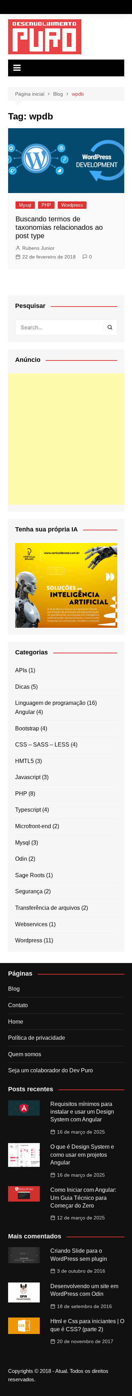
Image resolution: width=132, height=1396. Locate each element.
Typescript (28, 810)
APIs (21, 670)
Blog (14, 989)
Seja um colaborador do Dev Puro (50, 1070)
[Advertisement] (66, 439)
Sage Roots (30, 875)
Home (15, 1022)
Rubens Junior (38, 248)
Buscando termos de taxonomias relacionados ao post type (59, 227)
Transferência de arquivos (47, 908)
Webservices (31, 924)
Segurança (29, 891)
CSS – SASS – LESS (42, 745)
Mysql (25, 205)
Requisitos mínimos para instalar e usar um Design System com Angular (82, 1112)
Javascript (27, 777)
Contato (18, 1005)
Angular (25, 712)
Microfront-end (33, 826)
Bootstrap (27, 728)
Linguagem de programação (50, 703)
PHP (46, 205)
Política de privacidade (36, 1038)
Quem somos (24, 1054)
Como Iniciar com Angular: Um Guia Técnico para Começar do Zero (83, 1198)
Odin (21, 859)
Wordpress (72, 205)
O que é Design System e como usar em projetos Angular (82, 1154)
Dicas (22, 687)
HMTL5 (24, 761)
